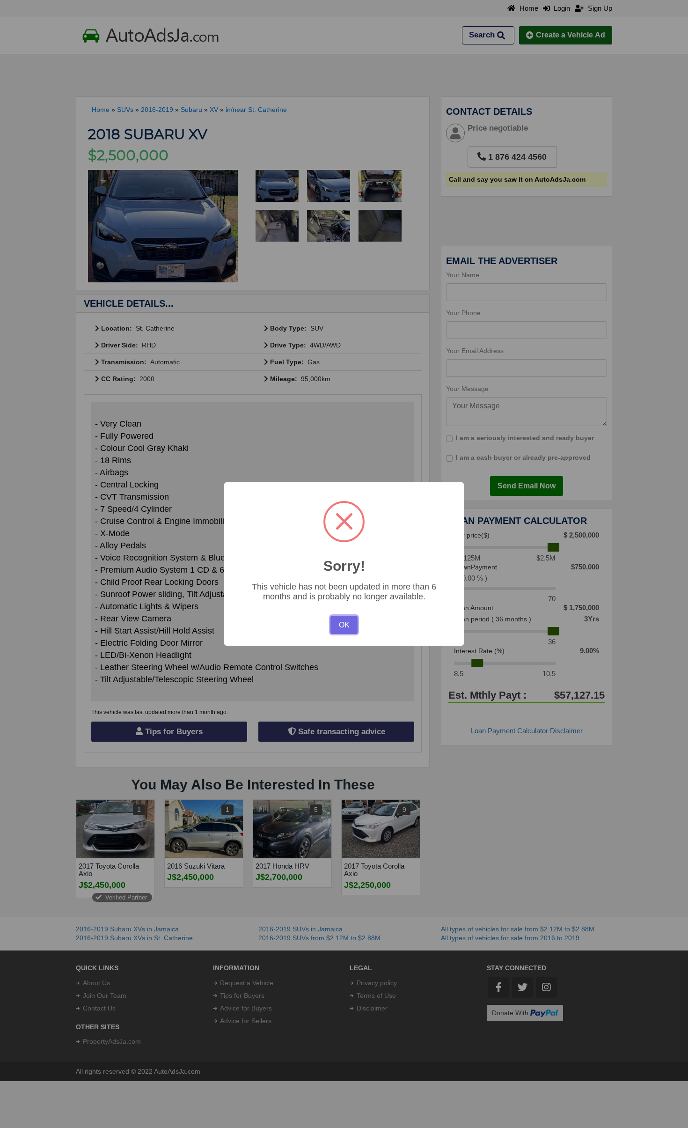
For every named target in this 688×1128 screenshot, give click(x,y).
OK (344, 625)
